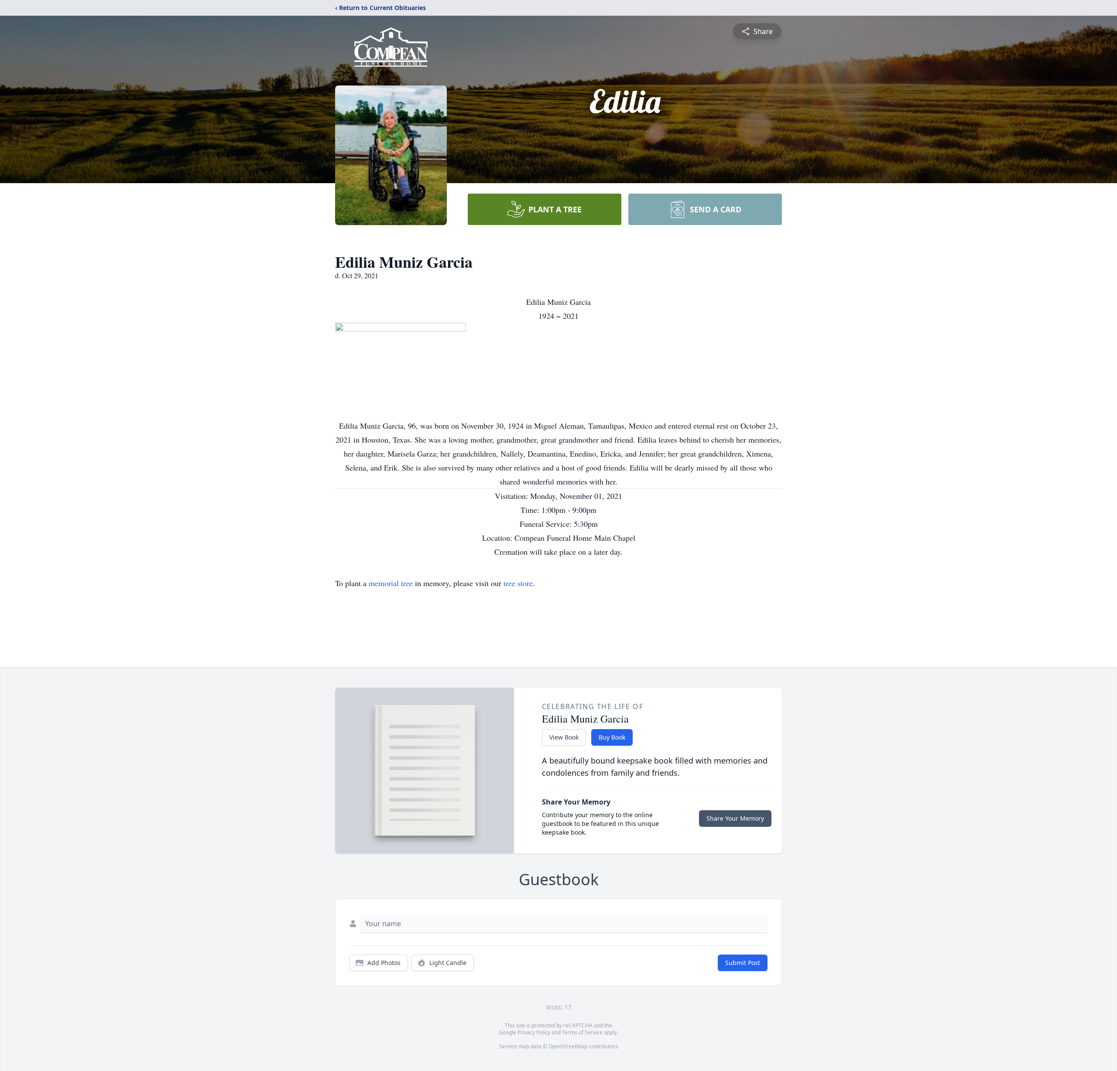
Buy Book (612, 737)
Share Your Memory (735, 818)
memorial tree (391, 583)
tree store (518, 583)
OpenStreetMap (567, 1046)
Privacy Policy (533, 1032)
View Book (564, 737)
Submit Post (742, 962)
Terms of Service (582, 1032)
